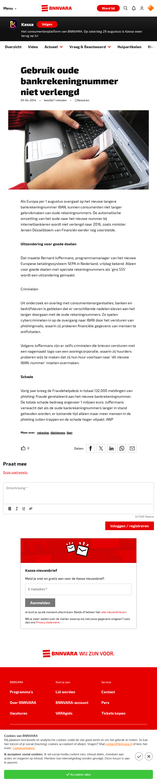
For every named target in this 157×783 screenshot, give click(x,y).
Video (33, 46)
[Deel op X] (101, 448)
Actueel (51, 46)
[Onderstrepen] (23, 509)
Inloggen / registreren (129, 526)
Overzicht (13, 46)
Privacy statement (47, 622)
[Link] (30, 509)
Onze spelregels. (15, 472)
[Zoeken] (125, 8)
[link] (43, 432)
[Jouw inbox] (133, 8)
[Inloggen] (141, 8)
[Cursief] (16, 509)
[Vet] (10, 509)
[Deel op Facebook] (90, 448)
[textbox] (78, 493)
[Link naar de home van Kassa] (13, 24)
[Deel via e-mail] (132, 448)
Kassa (27, 24)
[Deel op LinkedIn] (111, 448)
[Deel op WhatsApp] (122, 448)
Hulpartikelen (129, 46)
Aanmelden (40, 602)
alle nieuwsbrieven (113, 612)
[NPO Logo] (151, 8)
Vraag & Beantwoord (88, 46)
